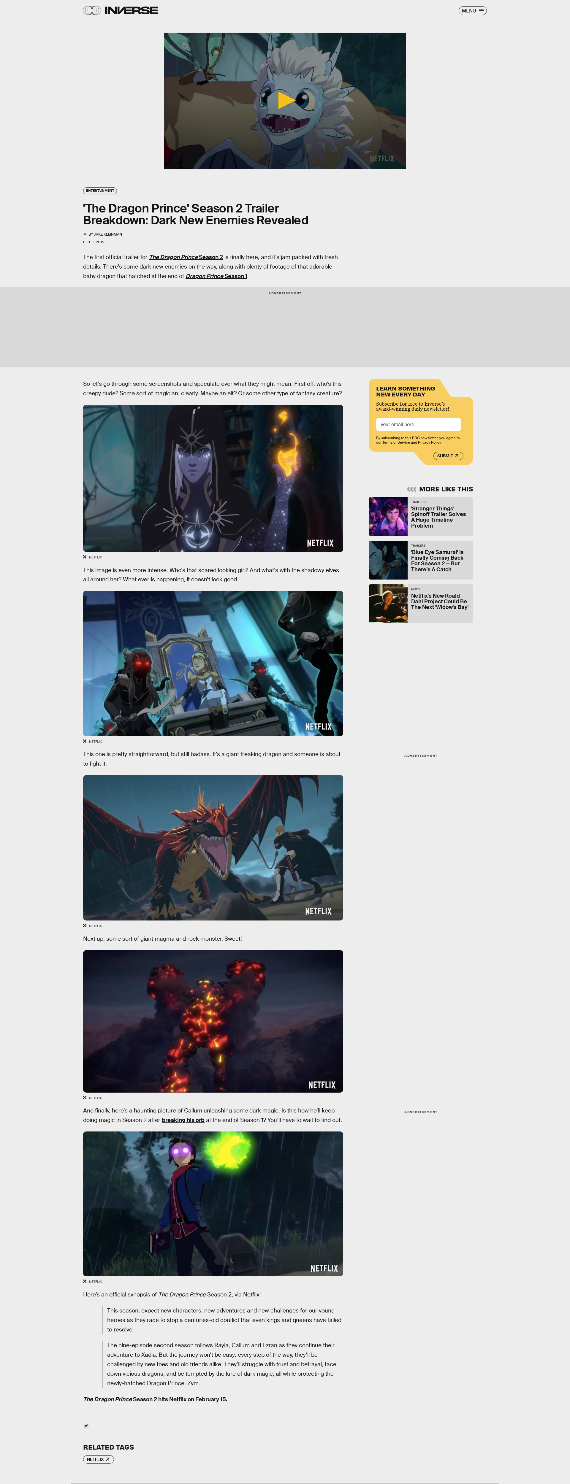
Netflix (95, 1459)
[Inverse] (131, 10)
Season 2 (186, 257)
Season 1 (216, 276)
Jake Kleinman (108, 234)
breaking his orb (183, 1120)
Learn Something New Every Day (405, 390)
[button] (285, 100)
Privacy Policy (429, 442)
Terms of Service (396, 442)
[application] (285, 101)
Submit (445, 455)
